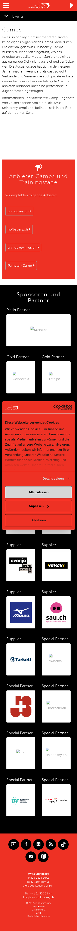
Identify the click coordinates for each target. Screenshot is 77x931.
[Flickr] (30, 856)
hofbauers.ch (18, 229)
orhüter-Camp (20, 265)
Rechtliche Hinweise (38, 916)
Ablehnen (38, 520)
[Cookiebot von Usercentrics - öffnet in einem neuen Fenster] (54, 407)
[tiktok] (63, 844)
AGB (38, 913)
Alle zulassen (39, 492)
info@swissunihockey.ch (38, 897)
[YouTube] (13, 844)
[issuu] (43, 856)
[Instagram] (38, 844)
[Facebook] (26, 844)
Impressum (38, 906)
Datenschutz (39, 909)
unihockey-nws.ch (22, 248)
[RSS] (51, 844)
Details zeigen (53, 478)
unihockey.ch (18, 211)
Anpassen (36, 506)
